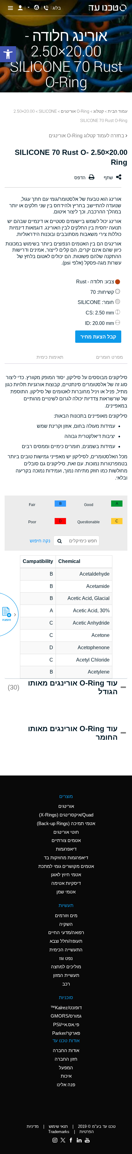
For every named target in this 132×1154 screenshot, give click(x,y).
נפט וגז (66, 958)
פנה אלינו (66, 1084)
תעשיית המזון (66, 975)
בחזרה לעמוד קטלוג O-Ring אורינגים (86, 135)
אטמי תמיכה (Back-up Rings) (66, 823)
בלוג (56, 8)
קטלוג (98, 111)
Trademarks (58, 1131)
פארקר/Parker (66, 1033)
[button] (9, 614)
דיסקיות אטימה (66, 883)
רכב (66, 983)
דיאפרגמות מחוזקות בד (66, 857)
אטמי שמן (66, 891)
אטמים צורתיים (66, 840)
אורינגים (66, 806)
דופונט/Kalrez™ (66, 1007)
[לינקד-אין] (78, 1140)
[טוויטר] (62, 1140)
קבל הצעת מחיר (98, 336)
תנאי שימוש (58, 1126)
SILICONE (48, 111)
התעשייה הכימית (66, 949)
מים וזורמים (66, 915)
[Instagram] (54, 1140)
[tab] (98, 358)
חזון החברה (66, 1059)
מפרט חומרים (109, 357)
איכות (66, 1076)
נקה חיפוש (40, 540)
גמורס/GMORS (66, 1015)
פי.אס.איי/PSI (66, 1024)
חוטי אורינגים (66, 832)
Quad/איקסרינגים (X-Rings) (66, 814)
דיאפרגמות (66, 849)
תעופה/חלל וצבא (66, 941)
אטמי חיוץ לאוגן (66, 874)
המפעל (66, 1067)
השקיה (66, 924)
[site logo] (107, 7)
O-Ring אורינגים (75, 111)
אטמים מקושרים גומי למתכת (66, 866)
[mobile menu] (10, 8)
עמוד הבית (117, 111)
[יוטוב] (87, 1140)
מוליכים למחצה (66, 966)
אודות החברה (66, 1050)
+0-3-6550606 (46, 8)
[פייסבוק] (70, 1140)
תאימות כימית (50, 357)
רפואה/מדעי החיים (66, 932)
